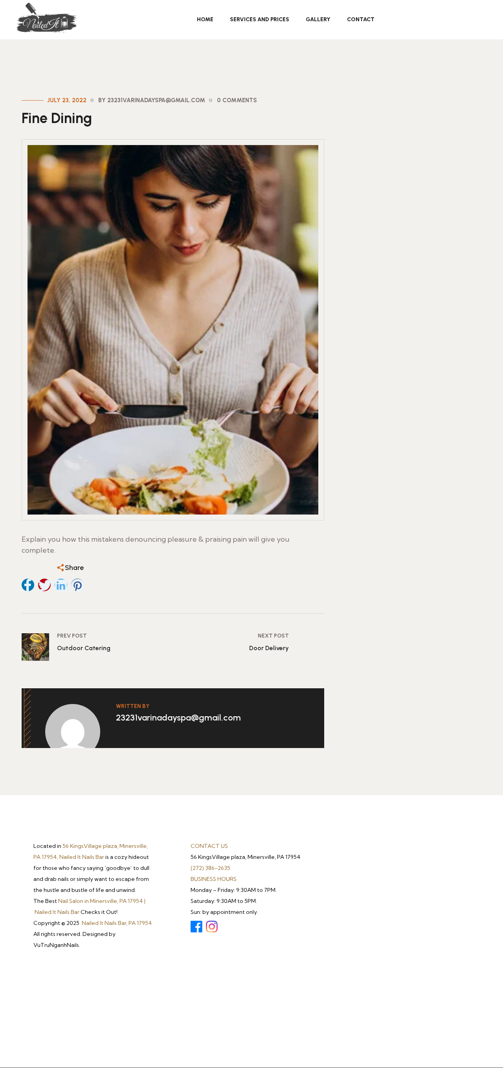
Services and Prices (259, 19)
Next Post (273, 635)
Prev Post (72, 635)
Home (205, 19)
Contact (360, 19)
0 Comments (237, 100)
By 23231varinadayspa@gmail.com (151, 100)
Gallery (318, 19)
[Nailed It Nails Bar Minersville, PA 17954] (46, 18)
